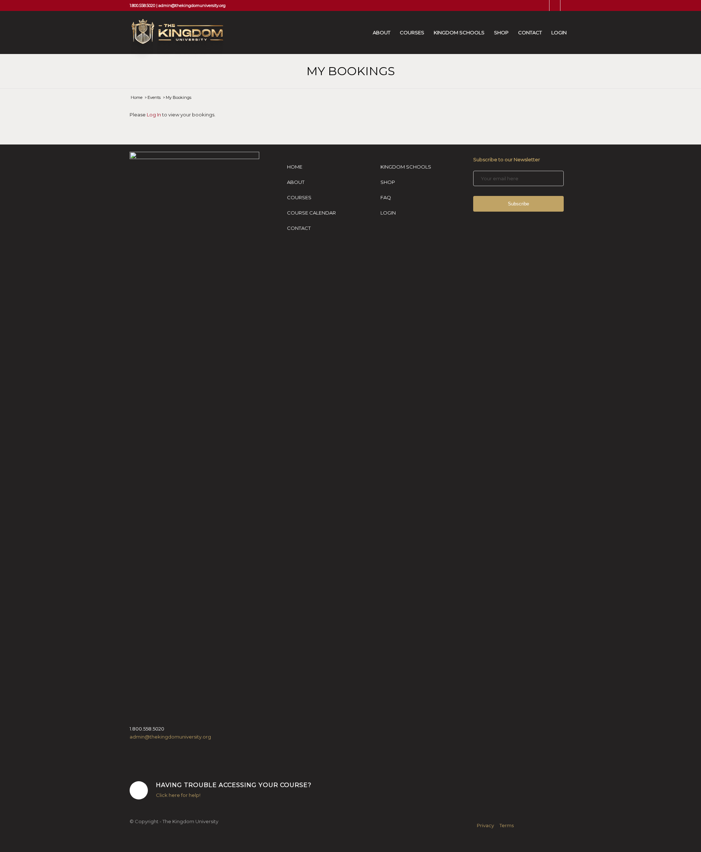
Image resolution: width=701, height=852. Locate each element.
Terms (506, 825)
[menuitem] (381, 32)
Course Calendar (311, 213)
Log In (154, 114)
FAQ (385, 197)
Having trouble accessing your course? (233, 785)
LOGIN (388, 213)
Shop (387, 182)
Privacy (485, 825)
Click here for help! (178, 795)
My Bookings (350, 71)
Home (294, 167)
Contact (299, 228)
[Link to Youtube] (565, 5)
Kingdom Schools (405, 167)
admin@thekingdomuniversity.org (192, 5)
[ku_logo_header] (176, 39)
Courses (299, 197)
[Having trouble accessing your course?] (139, 790)
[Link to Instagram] (554, 5)
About (295, 182)
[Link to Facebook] (544, 5)
